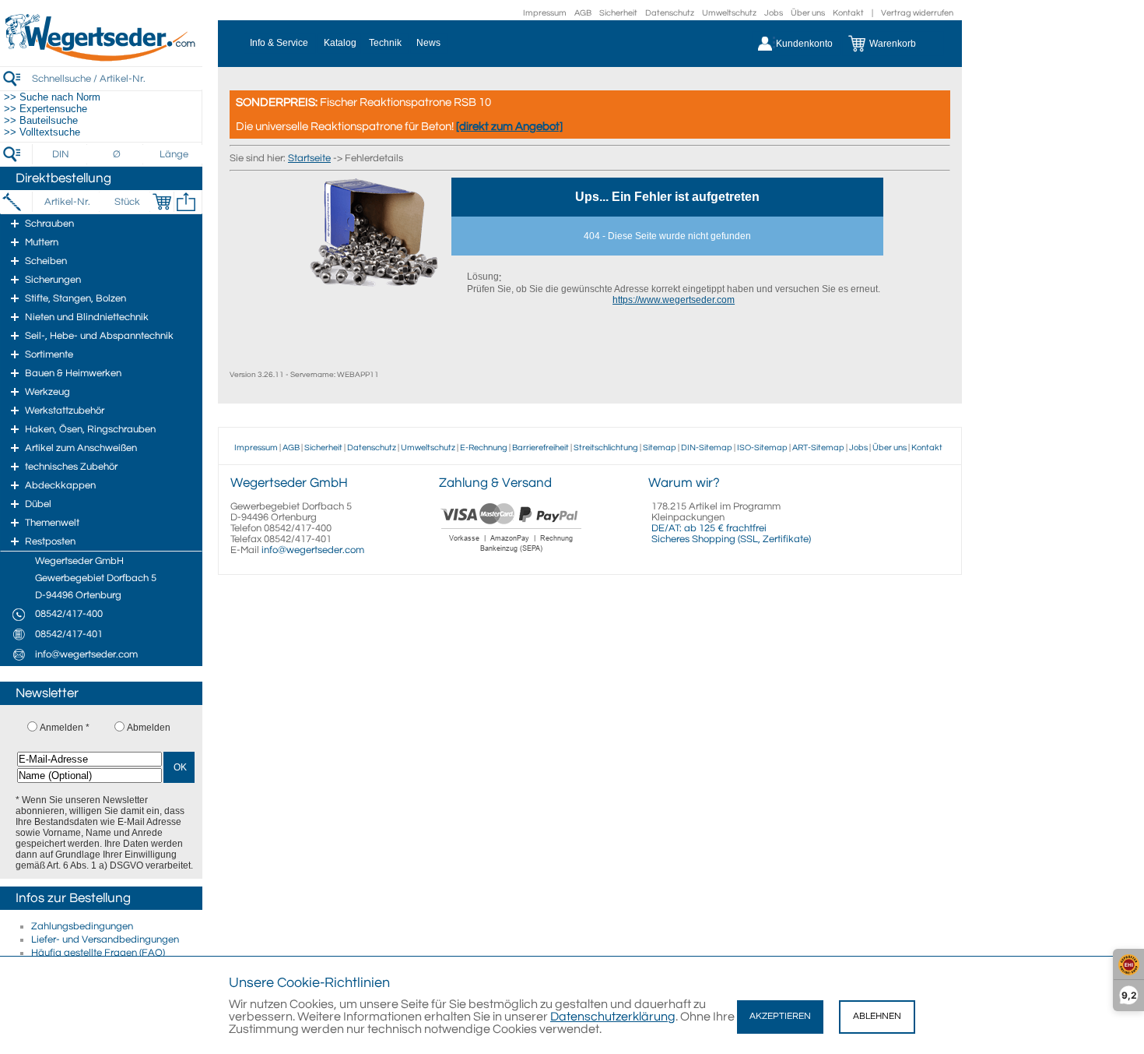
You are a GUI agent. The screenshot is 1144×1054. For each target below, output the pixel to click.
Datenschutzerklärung (613, 1016)
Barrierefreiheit (540, 447)
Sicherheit (618, 13)
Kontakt (848, 13)
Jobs (773, 13)
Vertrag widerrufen (917, 13)
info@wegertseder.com (312, 550)
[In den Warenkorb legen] (162, 201)
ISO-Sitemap (762, 447)
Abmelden (148, 727)
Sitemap (659, 447)
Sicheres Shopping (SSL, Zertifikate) (731, 539)
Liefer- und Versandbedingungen (105, 939)
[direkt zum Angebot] (509, 126)
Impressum (545, 13)
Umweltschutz (729, 13)
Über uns (808, 13)
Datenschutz (669, 13)
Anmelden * (64, 727)
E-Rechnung (483, 447)
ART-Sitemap (818, 447)
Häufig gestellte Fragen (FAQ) (98, 952)
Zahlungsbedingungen (82, 926)
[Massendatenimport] (186, 201)
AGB (582, 13)
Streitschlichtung (606, 447)
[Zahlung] (511, 553)
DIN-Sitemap (706, 447)
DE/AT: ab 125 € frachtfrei (709, 528)
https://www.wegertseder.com (673, 299)
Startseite (309, 158)
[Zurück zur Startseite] (101, 58)
